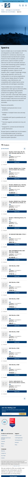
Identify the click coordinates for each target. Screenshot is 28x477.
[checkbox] (4, 164)
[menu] (2, 5)
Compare (5, 164)
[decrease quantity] (2, 162)
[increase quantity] (5, 162)
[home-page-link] (7, 5)
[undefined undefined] (20, 5)
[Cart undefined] (26, 5)
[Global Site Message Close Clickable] (26, 1)
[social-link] (2, 430)
